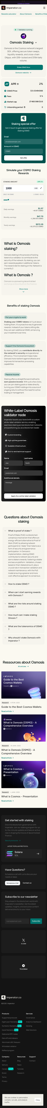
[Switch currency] (41, 188)
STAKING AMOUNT (10, 182)
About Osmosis (26, 14)
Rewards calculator (8, 14)
